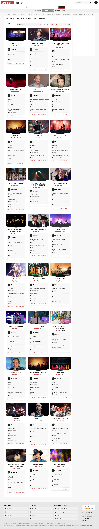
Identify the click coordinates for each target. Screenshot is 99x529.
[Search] (91, 2)
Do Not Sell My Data (87, 525)
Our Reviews (37, 10)
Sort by (14, 24)
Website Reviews (60, 10)
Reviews (61, 7)
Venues (40, 7)
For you (70, 7)
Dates (47, 7)
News (54, 7)
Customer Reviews (48, 10)
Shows (33, 7)
